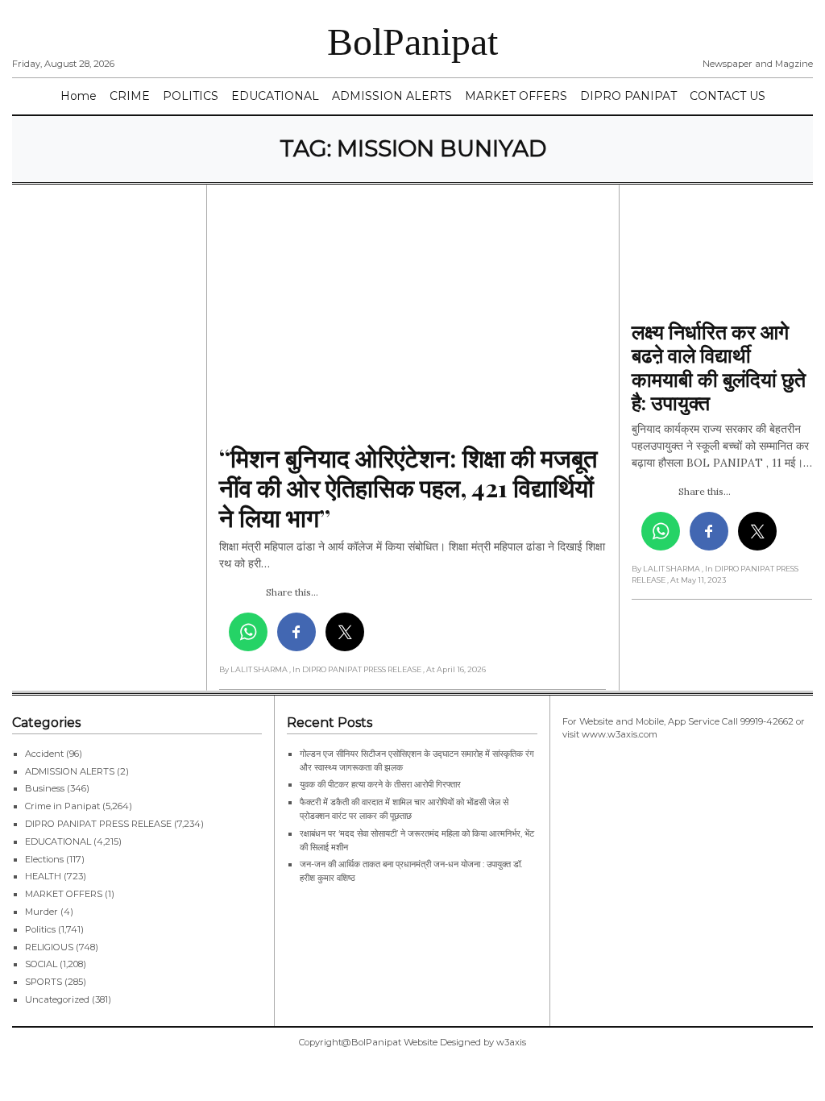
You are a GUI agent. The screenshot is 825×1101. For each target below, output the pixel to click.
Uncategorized (57, 999)
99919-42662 (767, 721)
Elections (44, 859)
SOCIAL (41, 964)
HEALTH (43, 876)
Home (78, 96)
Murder (41, 911)
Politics (40, 929)
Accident (44, 753)
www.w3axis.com (619, 734)
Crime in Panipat (62, 806)
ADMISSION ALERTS (392, 96)
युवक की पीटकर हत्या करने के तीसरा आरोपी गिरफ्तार (380, 784)
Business (44, 788)
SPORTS (43, 981)
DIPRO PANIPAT (628, 96)
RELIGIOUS (49, 947)
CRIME (130, 96)
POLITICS (190, 96)
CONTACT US (727, 96)
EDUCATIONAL (275, 96)
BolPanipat (412, 41)
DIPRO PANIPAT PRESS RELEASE (98, 823)
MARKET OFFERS (516, 96)
